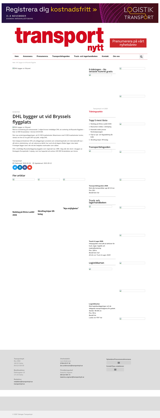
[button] (141, 56)
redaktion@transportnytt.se (23, 381)
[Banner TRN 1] (132, 69)
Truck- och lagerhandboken (86, 56)
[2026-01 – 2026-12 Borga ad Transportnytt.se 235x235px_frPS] (132, 236)
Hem (17, 56)
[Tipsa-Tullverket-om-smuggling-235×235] (132, 180)
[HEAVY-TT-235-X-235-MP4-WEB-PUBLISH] (132, 124)
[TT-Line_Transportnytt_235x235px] (132, 97)
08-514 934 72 (65, 375)
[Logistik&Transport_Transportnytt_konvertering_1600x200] (80, 13)
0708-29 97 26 (65, 363)
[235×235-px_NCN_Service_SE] (132, 319)
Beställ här (92, 315)
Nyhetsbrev (110, 359)
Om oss (116, 56)
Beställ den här (94, 193)
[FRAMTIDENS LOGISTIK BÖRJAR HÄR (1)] (132, 291)
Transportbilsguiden (61, 56)
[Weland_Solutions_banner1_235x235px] (132, 152)
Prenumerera (42, 56)
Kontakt (105, 56)
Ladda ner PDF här (95, 317)
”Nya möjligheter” (71, 208)
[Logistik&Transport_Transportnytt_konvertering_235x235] (132, 263)
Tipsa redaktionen (118, 366)
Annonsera (27, 56)
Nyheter (16, 112)
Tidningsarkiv (96, 111)
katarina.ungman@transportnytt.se (72, 377)
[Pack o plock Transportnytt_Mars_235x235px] (132, 208)
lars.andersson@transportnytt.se (71, 365)
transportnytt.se (19, 384)
